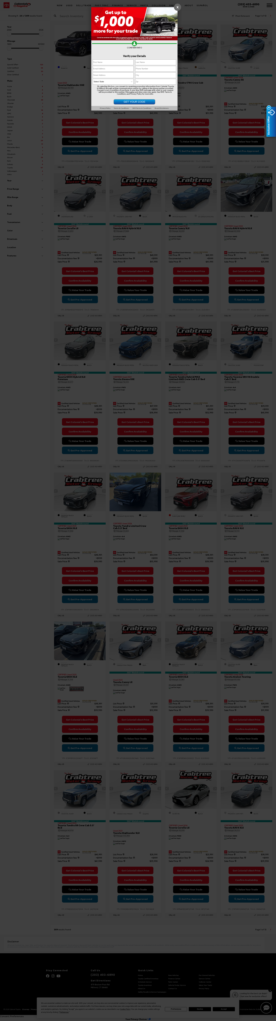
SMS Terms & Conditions (141, 108)
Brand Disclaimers (162, 108)
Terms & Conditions (121, 108)
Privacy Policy (136, 94)
